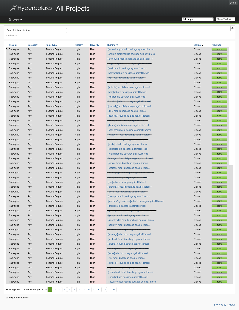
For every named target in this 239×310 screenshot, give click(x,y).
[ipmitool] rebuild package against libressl (129, 262)
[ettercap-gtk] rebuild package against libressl (131, 172)
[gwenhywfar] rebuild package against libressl (131, 219)
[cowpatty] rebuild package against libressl (129, 106)
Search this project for (18, 30)
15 (114, 289)
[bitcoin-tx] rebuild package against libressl (129, 82)
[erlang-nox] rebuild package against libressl (130, 158)
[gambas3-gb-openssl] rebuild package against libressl (136, 201)
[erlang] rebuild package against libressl (128, 153)
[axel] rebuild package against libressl (127, 68)
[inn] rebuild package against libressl (126, 257)
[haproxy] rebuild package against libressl (129, 224)
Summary (112, 45)
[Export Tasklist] (232, 28)
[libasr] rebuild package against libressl (128, 276)
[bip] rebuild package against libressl (126, 77)
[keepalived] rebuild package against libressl (130, 272)
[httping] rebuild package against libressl (128, 243)
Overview (17, 19)
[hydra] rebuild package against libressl (128, 253)
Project (13, 45)
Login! (233, 2)
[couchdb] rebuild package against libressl (129, 101)
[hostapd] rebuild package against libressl (129, 238)
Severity (94, 45)
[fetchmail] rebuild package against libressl (129, 186)
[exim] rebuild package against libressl (127, 177)
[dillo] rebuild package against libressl (127, 110)
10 (94, 289)
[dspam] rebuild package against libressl (128, 125)
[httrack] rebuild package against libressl (128, 248)
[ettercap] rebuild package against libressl (129, 167)
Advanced (13, 35)
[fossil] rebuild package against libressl (127, 191)
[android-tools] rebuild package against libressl (131, 53)
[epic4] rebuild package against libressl (128, 148)
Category (33, 45)
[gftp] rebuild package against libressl (127, 205)
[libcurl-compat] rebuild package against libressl (132, 281)
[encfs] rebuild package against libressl (127, 144)
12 (104, 289)
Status (198, 45)
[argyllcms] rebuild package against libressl (130, 63)
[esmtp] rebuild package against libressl (128, 162)
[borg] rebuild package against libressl (127, 91)
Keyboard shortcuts (18, 297)
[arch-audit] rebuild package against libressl (130, 58)
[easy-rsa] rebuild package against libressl (129, 129)
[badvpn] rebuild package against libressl (129, 72)
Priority (79, 45)
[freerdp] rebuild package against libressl (128, 196)
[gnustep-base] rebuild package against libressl (132, 210)
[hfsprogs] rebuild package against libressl (129, 234)
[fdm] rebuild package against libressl (127, 181)
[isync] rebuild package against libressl (127, 267)
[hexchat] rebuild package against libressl (129, 229)
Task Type (51, 45)
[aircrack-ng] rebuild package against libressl (130, 49)
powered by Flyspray (224, 304)
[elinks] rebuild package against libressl (128, 139)
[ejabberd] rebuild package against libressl (129, 134)
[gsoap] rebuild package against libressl (128, 215)
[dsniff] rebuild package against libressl (127, 120)
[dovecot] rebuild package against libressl (129, 115)
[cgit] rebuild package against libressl (126, 96)
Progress (216, 45)
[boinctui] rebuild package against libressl (129, 87)
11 (99, 289)
